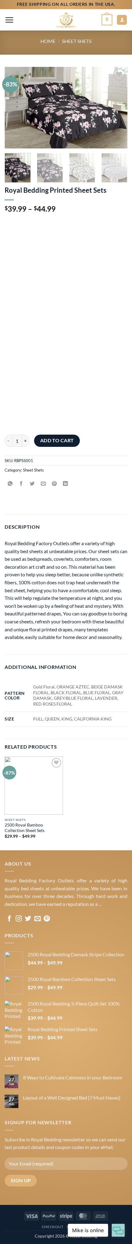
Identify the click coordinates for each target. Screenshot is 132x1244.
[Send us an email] (37, 919)
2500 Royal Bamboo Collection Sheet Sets (25, 828)
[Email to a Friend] (43, 484)
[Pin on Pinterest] (54, 484)
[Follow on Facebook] (9, 919)
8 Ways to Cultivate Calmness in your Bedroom (72, 1077)
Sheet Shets (76, 41)
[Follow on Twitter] (28, 919)
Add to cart (57, 440)
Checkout (53, 1226)
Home (48, 41)
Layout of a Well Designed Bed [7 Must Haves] (71, 1097)
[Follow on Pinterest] (47, 919)
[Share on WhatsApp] (10, 484)
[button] (9, 19)
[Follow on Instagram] (19, 919)
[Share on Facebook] (21, 484)
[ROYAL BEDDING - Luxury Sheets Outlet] (66, 20)
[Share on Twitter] (32, 484)
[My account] (122, 20)
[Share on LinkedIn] (65, 484)
